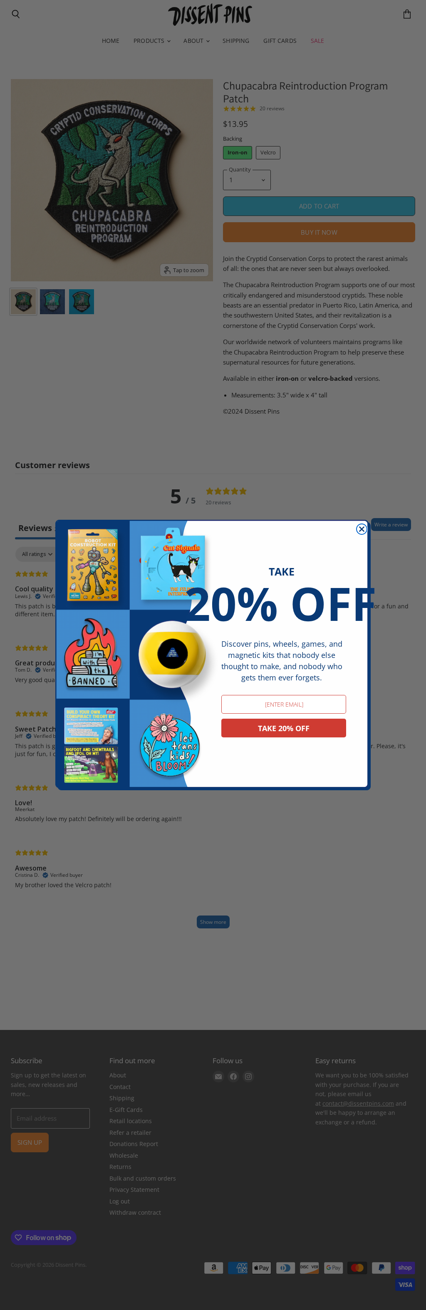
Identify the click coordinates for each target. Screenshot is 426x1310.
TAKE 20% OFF (284, 728)
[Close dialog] (362, 529)
